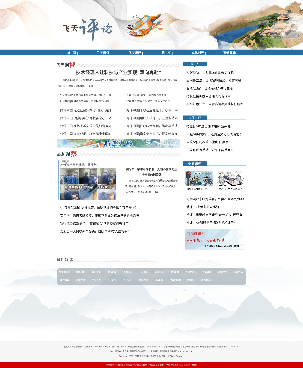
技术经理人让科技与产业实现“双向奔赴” (118, 72)
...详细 (89, 86)
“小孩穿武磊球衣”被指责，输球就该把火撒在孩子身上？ (99, 208)
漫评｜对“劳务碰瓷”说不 (203, 207)
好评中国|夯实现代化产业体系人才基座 (148, 101)
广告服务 (128, 365)
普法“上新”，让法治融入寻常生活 (209, 88)
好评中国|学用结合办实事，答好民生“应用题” (85, 101)
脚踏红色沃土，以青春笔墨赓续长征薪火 (214, 104)
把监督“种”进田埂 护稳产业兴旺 (208, 126)
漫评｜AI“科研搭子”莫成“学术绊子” (210, 223)
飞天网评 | (104, 53)
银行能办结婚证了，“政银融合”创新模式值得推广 (94, 223)
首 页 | (72, 53)
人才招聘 (119, 365)
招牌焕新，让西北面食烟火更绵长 (210, 72)
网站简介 (110, 365)
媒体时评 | (199, 53)
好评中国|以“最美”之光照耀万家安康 (146, 95)
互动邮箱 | (230, 53)
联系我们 (137, 365)
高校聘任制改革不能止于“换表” (208, 142)
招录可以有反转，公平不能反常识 (210, 150)
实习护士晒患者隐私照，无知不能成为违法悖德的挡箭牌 (99, 215)
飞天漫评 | (135, 53)
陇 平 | (167, 53)
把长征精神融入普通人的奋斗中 (208, 96)
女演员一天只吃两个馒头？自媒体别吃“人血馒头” (94, 231)
